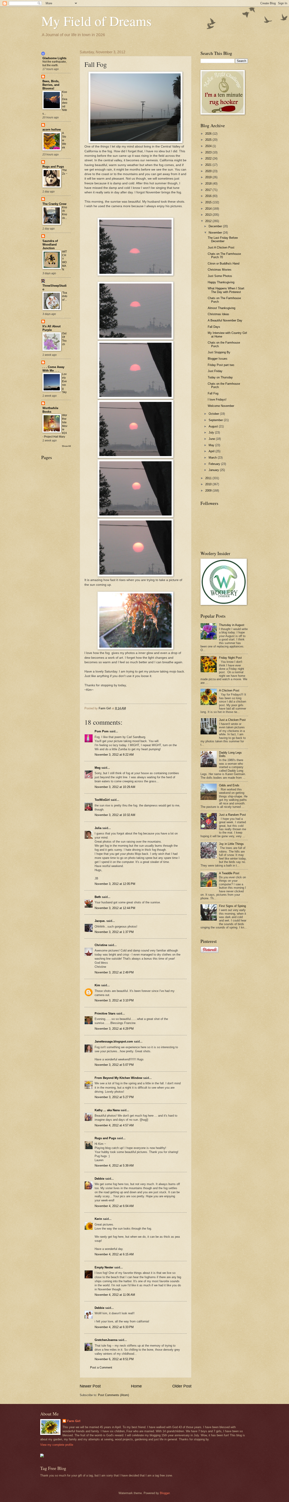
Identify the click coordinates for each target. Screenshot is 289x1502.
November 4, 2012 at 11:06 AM (115, 1294)
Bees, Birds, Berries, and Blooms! (50, 85)
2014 (208, 208)
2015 (208, 202)
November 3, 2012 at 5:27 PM (114, 1097)
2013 (208, 214)
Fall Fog (213, 393)
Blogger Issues (217, 358)
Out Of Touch (64, 339)
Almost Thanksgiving (221, 308)
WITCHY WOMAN (64, 260)
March (213, 457)
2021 (208, 164)
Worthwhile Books (50, 409)
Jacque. (100, 921)
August (214, 426)
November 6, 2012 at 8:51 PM (114, 1359)
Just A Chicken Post (221, 247)
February (215, 464)
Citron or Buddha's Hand (223, 263)
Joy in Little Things (231, 844)
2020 (208, 171)
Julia (98, 828)
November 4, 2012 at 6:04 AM (114, 1206)
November (216, 232)
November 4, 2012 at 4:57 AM (114, 1125)
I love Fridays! (217, 399)
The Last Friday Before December (223, 239)
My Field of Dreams (96, 21)
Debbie (99, 1178)
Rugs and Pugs (105, 1138)
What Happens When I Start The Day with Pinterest (226, 290)
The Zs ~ (64, 172)
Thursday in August (231, 625)
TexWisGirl (102, 799)
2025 (208, 139)
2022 (208, 158)
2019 (208, 177)
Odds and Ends (229, 785)
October (214, 413)
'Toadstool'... (64, 296)
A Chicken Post (229, 690)
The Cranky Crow (54, 204)
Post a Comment (101, 1367)
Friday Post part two (221, 365)
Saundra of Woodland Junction (50, 244)
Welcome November (221, 406)
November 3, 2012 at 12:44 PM (115, 908)
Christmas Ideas (218, 314)
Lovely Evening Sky (64, 383)
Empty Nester (104, 1267)
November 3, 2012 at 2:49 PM (114, 972)
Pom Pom (102, 731)
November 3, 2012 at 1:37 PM (114, 932)
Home (136, 1386)
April (212, 451)
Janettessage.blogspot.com (114, 1041)
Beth (98, 897)
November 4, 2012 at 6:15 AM (114, 1254)
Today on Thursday (220, 377)
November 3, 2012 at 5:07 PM (114, 1064)
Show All (66, 446)
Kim (97, 985)
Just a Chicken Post (232, 720)
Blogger (165, 1493)
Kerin (98, 1219)
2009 (208, 490)
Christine (101, 945)
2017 (208, 190)
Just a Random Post (232, 814)
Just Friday (215, 371)
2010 (208, 484)
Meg (97, 767)
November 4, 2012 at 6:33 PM (114, 1327)
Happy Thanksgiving (221, 282)
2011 (208, 478)
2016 (208, 196)
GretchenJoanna (106, 1340)
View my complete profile (56, 1444)
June (212, 439)
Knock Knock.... (64, 214)
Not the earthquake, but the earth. (54, 63)
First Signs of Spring (232, 906)
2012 (208, 221)
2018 (208, 183)
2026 (208, 133)
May (212, 445)
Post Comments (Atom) (113, 1395)
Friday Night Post (230, 657)
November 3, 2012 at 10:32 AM (115, 815)
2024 (208, 146)
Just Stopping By (219, 352)
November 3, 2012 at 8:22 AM (114, 754)
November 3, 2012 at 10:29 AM (115, 787)
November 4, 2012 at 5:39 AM (114, 1165)
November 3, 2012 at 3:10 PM (114, 1000)
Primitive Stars (105, 1013)
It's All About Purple (51, 328)
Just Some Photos (220, 276)
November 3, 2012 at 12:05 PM (115, 884)
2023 (208, 152)
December (216, 226)
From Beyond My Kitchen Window (118, 1078)
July (212, 432)
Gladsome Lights (54, 58)
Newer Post (90, 1386)
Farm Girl (73, 1421)
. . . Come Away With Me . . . (53, 368)
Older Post (181, 1386)
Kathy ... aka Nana (107, 1110)
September (216, 420)
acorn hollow (51, 129)
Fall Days (214, 326)
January (214, 470)
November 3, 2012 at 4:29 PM (114, 1028)
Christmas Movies (219, 269)
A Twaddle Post (229, 873)
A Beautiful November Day (225, 320)
